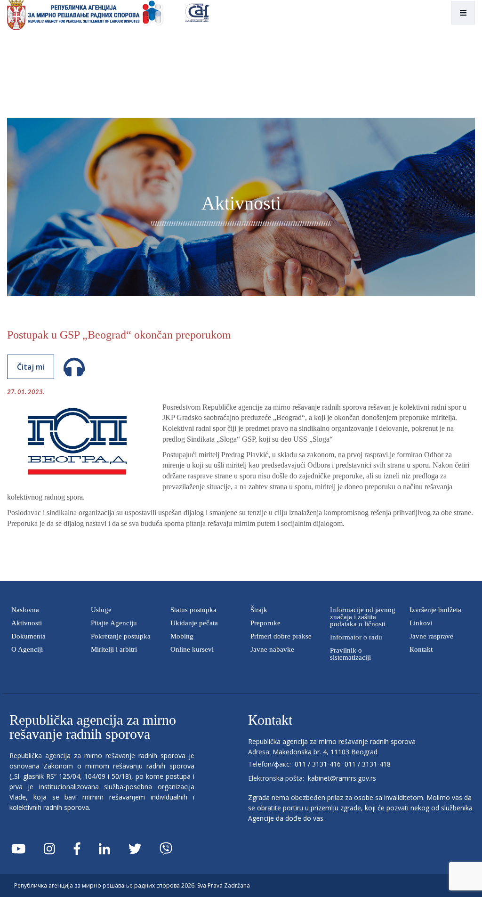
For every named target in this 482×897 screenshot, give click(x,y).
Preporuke (265, 623)
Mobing (181, 636)
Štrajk (258, 610)
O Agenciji (27, 649)
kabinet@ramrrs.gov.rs (342, 778)
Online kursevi (192, 649)
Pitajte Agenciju (114, 623)
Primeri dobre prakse (281, 636)
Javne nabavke (272, 649)
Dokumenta (28, 636)
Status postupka (193, 610)
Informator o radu (356, 637)
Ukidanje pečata (194, 623)
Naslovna (25, 610)
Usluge (101, 610)
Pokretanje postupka (121, 636)
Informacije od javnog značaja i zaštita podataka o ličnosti (362, 617)
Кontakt (421, 649)
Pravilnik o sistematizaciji (350, 653)
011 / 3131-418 (368, 764)
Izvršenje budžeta (435, 610)
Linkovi (421, 623)
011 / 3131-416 (318, 764)
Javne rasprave (431, 636)
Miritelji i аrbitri (114, 649)
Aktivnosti (26, 623)
